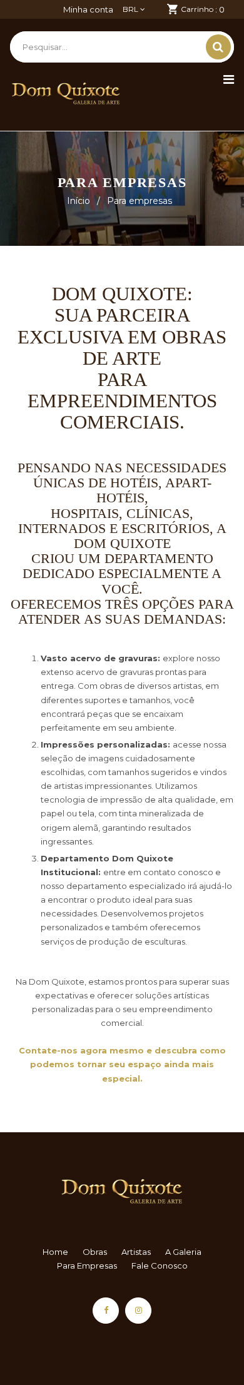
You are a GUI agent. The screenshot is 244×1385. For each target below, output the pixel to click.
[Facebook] (106, 1310)
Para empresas (87, 1266)
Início (78, 200)
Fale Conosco (159, 1266)
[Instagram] (138, 1310)
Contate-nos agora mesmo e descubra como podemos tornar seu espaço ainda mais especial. (122, 1064)
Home (55, 1252)
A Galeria (183, 1252)
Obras (95, 1252)
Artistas (136, 1252)
